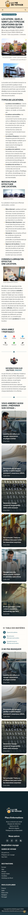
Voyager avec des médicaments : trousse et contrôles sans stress (12, 574)
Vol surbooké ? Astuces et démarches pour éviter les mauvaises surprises (12, 540)
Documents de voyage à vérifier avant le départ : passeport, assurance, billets (13, 471)
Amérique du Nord (7, 878)
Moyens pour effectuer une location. (13, 637)
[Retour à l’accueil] (14, 4)
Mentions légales (14, 828)
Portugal (4, 897)
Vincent (18, 370)
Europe (3, 867)
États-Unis (4, 892)
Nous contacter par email (14, 821)
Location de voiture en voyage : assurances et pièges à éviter (11, 436)
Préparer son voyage (9, 14)
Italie (2, 890)
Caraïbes (4, 876)
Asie (2, 869)
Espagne (4, 895)
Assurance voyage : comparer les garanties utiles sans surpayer (11, 505)
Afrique (3, 871)
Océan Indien (5, 873)
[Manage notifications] (24, 911)
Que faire (4, 857)
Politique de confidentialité (14, 830)
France (3, 888)
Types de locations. (12, 632)
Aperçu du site (14, 826)
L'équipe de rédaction (14, 824)
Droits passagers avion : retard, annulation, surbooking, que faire (11, 609)
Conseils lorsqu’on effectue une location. (13, 642)
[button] (25, 10)
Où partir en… (5, 852)
